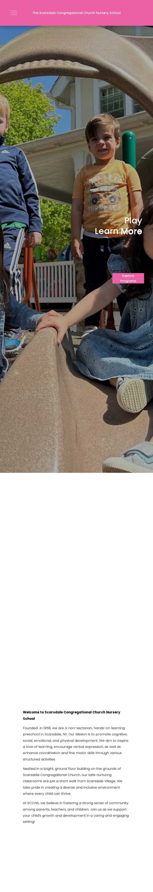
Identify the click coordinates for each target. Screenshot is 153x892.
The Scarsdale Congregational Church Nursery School (76, 12)
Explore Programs (128, 278)
